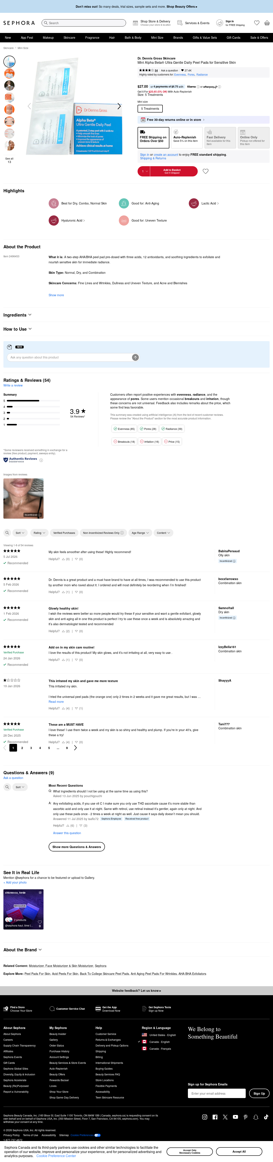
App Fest (27, 37)
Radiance (202, 74)
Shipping (101, 1051)
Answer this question (67, 833)
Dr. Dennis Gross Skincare (157, 58)
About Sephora (12, 1034)
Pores (191, 74)
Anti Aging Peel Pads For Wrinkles (154, 973)
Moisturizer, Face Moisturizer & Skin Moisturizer (61, 966)
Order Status (56, 1045)
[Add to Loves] (205, 171)
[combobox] (84, 23)
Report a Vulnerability (16, 1091)
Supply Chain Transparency (19, 1045)
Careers (8, 1039)
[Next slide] (119, 106)
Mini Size (157, 37)
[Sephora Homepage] (19, 22)
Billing (99, 1057)
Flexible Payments (106, 1086)
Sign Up (259, 1093)
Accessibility (103, 1091)
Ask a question (169, 70)
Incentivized (31, 514)
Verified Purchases (64, 532)
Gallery (53, 1039)
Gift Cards (233, 37)
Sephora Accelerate (14, 1080)
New (8, 37)
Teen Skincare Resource (110, 1097)
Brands (178, 37)
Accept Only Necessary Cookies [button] (189, 1152)
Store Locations (105, 1080)
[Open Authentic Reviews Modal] (41, 460)
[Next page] (75, 748)
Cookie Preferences (82, 1135)
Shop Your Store (58, 1091)
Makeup (48, 37)
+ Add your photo (15, 882)
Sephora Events (12, 1057)
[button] (35, 1156)
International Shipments (109, 1062)
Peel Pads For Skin (37, 973)
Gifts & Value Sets (205, 37)
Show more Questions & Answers (76, 847)
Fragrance (92, 37)
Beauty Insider (57, 1034)
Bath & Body (133, 37)
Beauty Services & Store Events (67, 1062)
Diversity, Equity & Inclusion (19, 1074)
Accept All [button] (239, 1151)
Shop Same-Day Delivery (64, 1097)
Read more (56, 701)
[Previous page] (5, 748)
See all (9, 160)
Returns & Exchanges (108, 1039)
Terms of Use (30, 1135)
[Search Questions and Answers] (7, 787)
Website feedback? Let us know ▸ (136, 990)
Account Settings (59, 1057)
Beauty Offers (57, 1074)
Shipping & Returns (153, 158)
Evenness (180, 74)
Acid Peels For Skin (65, 973)
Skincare (69, 37)
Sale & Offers (259, 37)
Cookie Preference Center (56, 1156)
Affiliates (8, 1051)
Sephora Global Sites (15, 1068)
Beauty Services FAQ (108, 1074)
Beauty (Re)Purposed (16, 1086)
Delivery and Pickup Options (112, 1045)
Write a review (13, 385)
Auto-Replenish (58, 1068)
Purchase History (59, 1051)
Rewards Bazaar (59, 1080)
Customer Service (106, 1034)
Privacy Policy (11, 1135)
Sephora (100, 966)
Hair (112, 37)
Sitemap (64, 1135)
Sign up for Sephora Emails (208, 1084)
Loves (53, 1086)
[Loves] (257, 23)
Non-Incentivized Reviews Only (101, 532)
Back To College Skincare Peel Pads (104, 973)
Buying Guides (104, 1068)
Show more (56, 295)
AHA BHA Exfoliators (192, 973)
